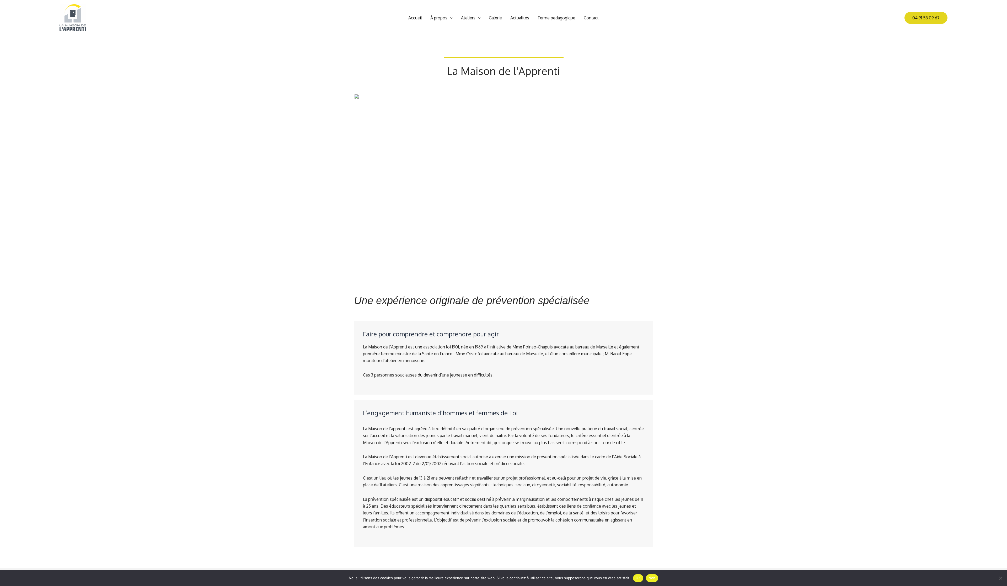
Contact (591, 17)
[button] (450, 17)
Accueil (415, 17)
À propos (438, 17)
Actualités (519, 17)
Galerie (495, 17)
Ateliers (468, 17)
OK (638, 578)
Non (652, 578)
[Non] (1000, 578)
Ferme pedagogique (556, 17)
